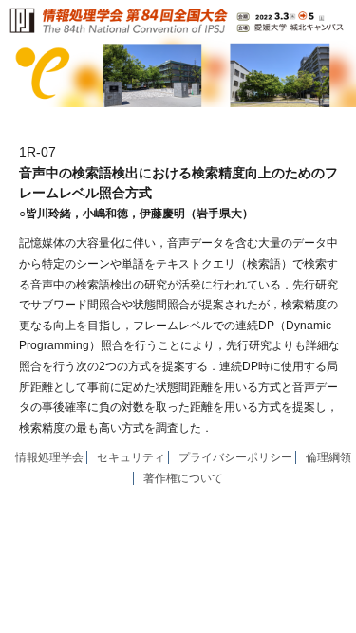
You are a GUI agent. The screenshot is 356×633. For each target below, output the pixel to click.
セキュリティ (131, 457)
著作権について (183, 478)
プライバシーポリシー (235, 457)
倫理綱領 (328, 457)
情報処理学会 (49, 457)
